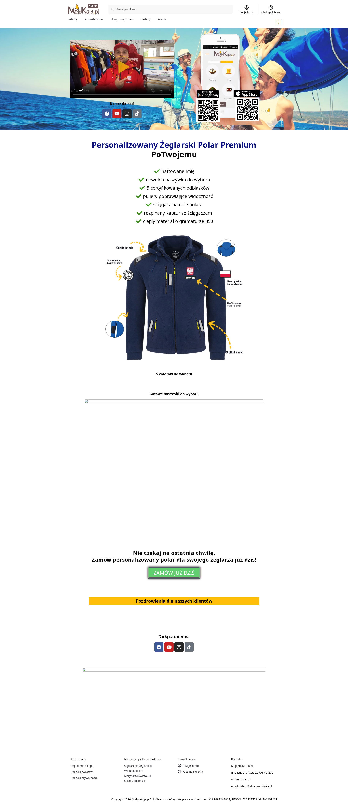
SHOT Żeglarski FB (136, 780)
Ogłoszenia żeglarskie (138, 766)
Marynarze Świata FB (137, 776)
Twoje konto (246, 12)
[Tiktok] (137, 113)
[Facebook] (106, 113)
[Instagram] (127, 113)
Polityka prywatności (84, 778)
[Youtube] (116, 113)
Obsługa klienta (270, 12)
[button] (273, 22)
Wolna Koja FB (133, 770)
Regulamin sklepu (82, 766)
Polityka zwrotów (82, 772)
